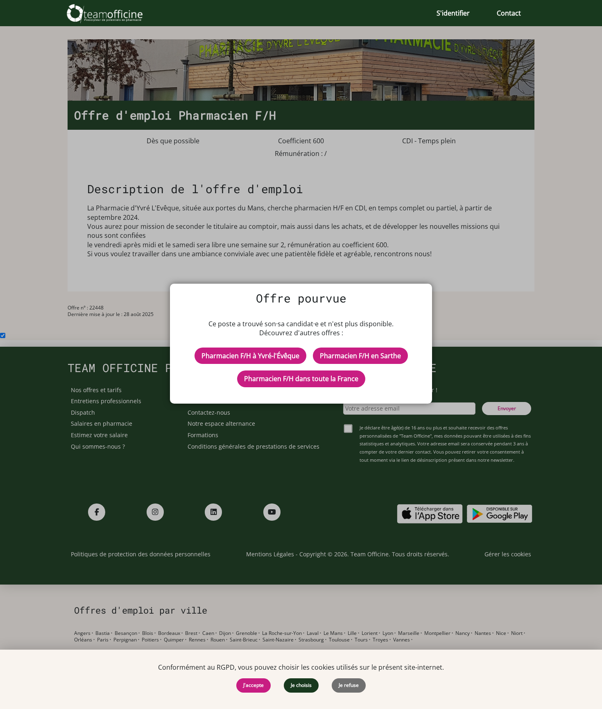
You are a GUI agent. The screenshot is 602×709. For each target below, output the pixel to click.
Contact (509, 13)
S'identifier (453, 13)
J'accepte (253, 685)
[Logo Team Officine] (114, 13)
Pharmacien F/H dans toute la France (301, 378)
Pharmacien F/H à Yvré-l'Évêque (250, 355)
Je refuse (349, 685)
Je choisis (301, 685)
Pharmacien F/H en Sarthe (360, 355)
